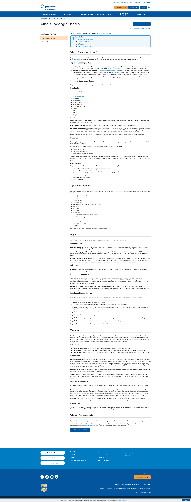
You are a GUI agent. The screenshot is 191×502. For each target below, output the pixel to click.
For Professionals (53, 463)
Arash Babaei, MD (100, 33)
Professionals (137, 3)
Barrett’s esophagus (78, 96)
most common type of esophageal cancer (108, 67)
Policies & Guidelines (106, 488)
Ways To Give (53, 458)
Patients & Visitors (86, 14)
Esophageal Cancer (48, 38)
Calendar (127, 456)
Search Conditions (145, 28)
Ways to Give (141, 14)
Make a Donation (103, 460)
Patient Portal (123, 3)
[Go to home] (51, 7)
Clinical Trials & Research (123, 14)
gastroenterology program (90, 425)
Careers (130, 3)
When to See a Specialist (84, 46)
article (89, 78)
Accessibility (134, 488)
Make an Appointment (121, 7)
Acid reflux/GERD (77, 92)
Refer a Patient (133, 7)
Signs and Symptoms (83, 41)
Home (42, 18)
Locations (101, 458)
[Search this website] (149, 7)
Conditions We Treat (50, 14)
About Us (115, 3)
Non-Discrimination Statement (121, 488)
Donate (143, 7)
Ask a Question (134, 28)
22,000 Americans (78, 59)
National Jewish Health (145, 492)
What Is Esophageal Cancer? (85, 40)
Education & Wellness (104, 14)
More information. (123, 500)
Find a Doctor (68, 14)
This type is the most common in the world (111, 70)
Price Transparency (144, 488)
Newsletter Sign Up (142, 477)
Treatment (81, 44)
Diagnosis (80, 43)
